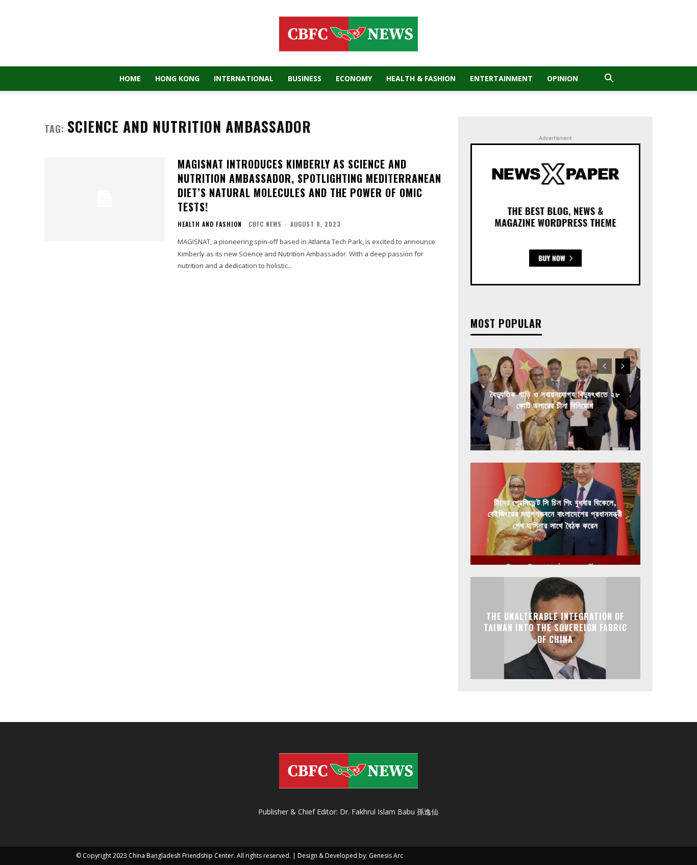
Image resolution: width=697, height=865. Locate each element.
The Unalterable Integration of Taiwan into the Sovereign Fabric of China (555, 627)
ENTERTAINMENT (501, 78)
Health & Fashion (421, 78)
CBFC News (265, 224)
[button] (608, 79)
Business (304, 78)
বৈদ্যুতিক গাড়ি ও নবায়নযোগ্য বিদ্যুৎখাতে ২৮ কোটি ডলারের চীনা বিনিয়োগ (555, 399)
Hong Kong (177, 78)
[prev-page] (604, 366)
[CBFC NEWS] (348, 34)
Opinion (562, 78)
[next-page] (622, 366)
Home (130, 78)
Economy (354, 78)
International (243, 78)
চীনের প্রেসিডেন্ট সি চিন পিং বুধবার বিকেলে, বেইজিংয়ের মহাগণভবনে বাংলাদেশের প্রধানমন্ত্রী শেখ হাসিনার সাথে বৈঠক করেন (555, 513)
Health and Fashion (210, 224)
